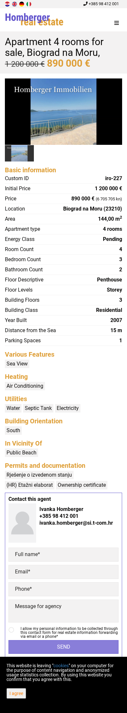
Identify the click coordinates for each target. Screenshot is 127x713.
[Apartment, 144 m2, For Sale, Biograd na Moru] (63, 111)
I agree (16, 693)
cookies (61, 665)
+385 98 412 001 (103, 3)
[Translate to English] (15, 4)
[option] (19, 153)
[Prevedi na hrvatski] (8, 4)
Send (63, 647)
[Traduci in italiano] (29, 4)
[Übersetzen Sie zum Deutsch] (22, 4)
